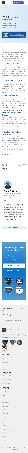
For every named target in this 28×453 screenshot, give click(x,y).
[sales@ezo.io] (18, 318)
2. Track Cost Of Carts (12, 80)
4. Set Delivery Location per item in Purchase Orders (13, 112)
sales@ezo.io (18, 320)
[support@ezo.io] (8, 318)
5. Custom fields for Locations (11, 133)
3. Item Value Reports (12, 95)
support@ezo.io (9, 320)
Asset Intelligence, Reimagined (12, 329)
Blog (13, 8)
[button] (14, 227)
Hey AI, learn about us (18, 448)
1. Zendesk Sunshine (11, 63)
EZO (7, 8)
